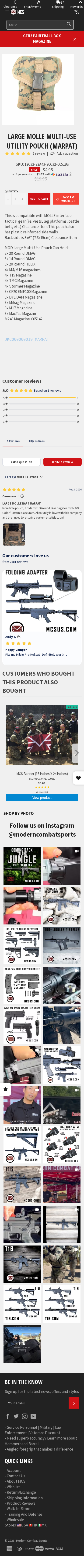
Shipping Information (25, 1497)
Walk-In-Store (18, 1508)
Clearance (11, 6)
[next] (77, 753)
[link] (22, 866)
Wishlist (13, 1486)
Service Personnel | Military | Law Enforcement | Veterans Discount (33, 1430)
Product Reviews (21, 1503)
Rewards (76, 6)
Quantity (11, 191)
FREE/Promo (32, 6)
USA (24, 1525)
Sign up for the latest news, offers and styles (42, 1391)
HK (34, 1525)
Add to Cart (39, 199)
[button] (42, 174)
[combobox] (40, 25)
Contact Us (16, 1475)
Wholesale (15, 1519)
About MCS (16, 1481)
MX (44, 1525)
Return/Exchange (21, 1492)
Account (14, 1470)
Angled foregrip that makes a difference (40, 1449)
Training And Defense (24, 1514)
